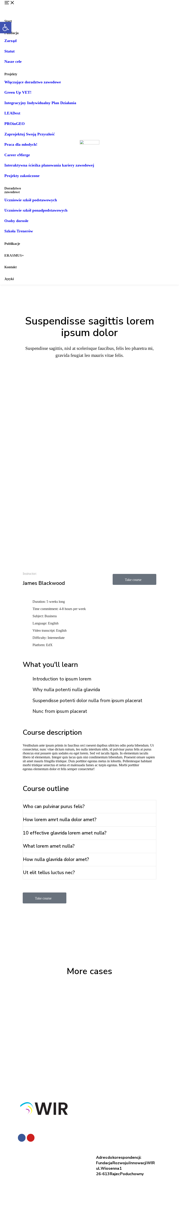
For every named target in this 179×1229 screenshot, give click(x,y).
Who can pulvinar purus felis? (54, 806)
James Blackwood (44, 583)
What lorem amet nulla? (49, 846)
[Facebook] (22, 1137)
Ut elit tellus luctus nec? (49, 873)
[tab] (89, 806)
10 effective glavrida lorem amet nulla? (65, 833)
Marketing (145, 384)
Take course (133, 580)
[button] (20, 7)
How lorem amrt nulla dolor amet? (59, 820)
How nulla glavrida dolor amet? (56, 859)
